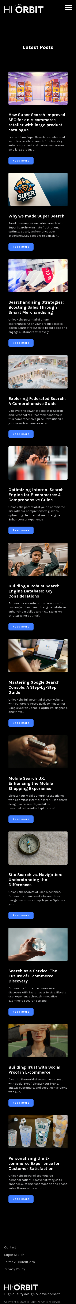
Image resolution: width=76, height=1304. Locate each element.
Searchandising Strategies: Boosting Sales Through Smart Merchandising (36, 307)
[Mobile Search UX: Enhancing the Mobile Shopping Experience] (38, 752)
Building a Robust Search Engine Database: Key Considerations (34, 591)
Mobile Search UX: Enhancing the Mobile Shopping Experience (30, 783)
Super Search (14, 1255)
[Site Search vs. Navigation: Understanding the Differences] (38, 848)
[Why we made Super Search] (38, 189)
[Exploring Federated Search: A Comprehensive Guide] (38, 371)
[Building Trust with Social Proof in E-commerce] (38, 1040)
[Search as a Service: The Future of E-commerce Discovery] (38, 944)
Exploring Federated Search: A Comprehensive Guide (37, 401)
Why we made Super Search (36, 216)
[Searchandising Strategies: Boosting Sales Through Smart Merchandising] (38, 275)
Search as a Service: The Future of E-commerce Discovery (32, 975)
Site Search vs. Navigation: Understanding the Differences (35, 879)
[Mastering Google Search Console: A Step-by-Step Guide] (38, 655)
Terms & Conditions (19, 1262)
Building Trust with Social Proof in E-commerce (34, 1070)
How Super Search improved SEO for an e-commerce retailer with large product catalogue (36, 122)
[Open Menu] (68, 7)
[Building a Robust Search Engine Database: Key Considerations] (38, 559)
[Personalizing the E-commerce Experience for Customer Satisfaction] (38, 1131)
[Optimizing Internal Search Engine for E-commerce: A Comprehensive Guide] (38, 463)
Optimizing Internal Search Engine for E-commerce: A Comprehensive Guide (36, 494)
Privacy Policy (14, 1269)
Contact (10, 1247)
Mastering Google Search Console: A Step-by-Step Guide (34, 687)
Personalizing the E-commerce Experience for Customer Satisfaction (34, 1163)
